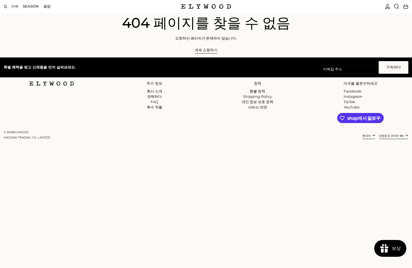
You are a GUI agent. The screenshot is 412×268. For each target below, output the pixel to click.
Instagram (353, 96)
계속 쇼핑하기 (206, 50)
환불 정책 (257, 91)
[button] (396, 6)
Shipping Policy (257, 96)
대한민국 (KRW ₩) (392, 136)
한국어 (367, 136)
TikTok (349, 102)
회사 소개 (154, 91)
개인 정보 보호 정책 (257, 102)
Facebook (353, 91)
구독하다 (393, 67)
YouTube (352, 107)
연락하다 (154, 96)
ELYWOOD (21, 132)
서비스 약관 (257, 107)
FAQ (154, 102)
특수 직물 (154, 107)
